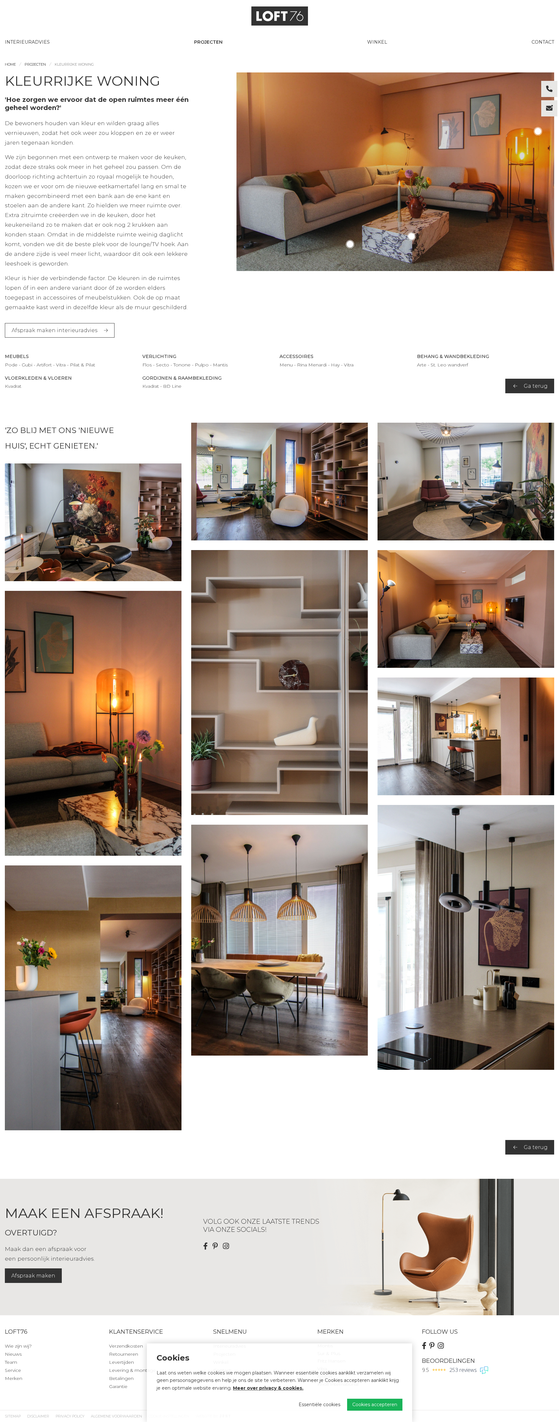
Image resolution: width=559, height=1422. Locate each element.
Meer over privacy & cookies (267, 1388)
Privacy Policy (70, 1416)
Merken (13, 1378)
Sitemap (13, 1416)
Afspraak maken (33, 1276)
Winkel (377, 42)
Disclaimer (38, 1416)
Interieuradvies (27, 42)
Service (13, 1370)
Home (10, 64)
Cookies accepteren (374, 1404)
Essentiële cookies (319, 1404)
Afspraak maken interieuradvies (54, 330)
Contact (543, 42)
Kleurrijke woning (74, 64)
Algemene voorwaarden (116, 1416)
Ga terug (536, 386)
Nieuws (13, 1354)
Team (11, 1362)
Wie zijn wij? (18, 1346)
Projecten (208, 42)
